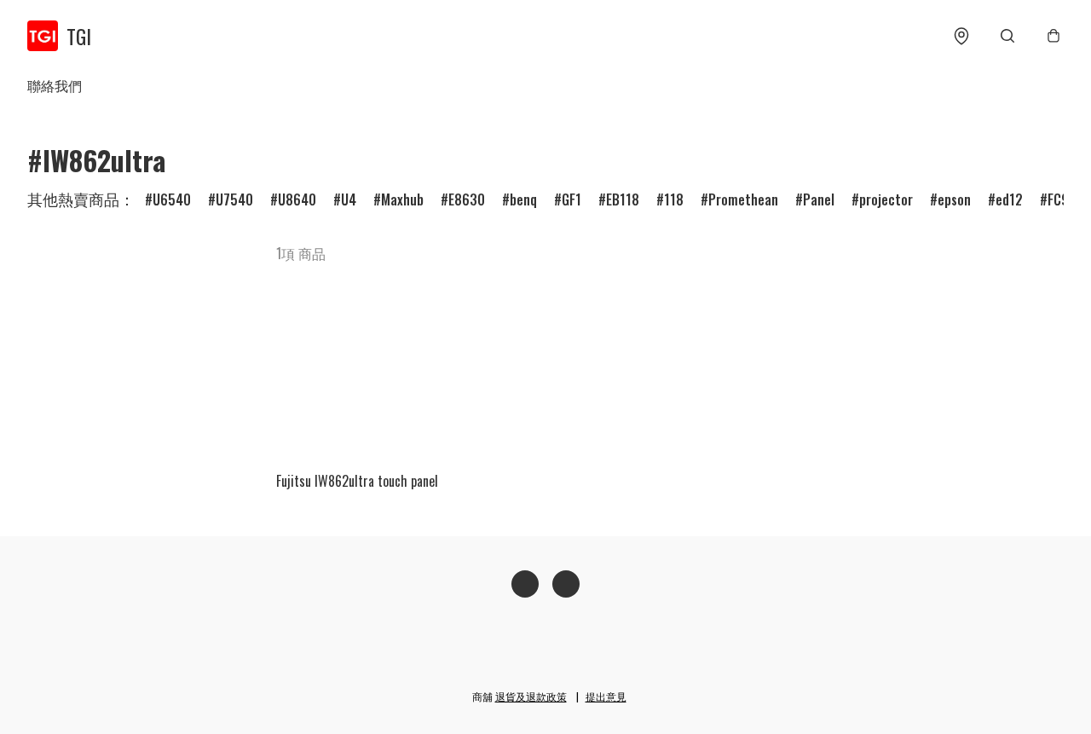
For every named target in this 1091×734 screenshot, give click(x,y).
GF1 (571, 199)
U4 (348, 199)
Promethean (743, 199)
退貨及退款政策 (531, 696)
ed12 (1009, 199)
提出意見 (606, 696)
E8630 (466, 199)
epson (954, 199)
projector (886, 199)
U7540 (234, 199)
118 (674, 199)
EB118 (622, 199)
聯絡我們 (54, 85)
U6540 (172, 199)
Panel (818, 199)
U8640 (297, 199)
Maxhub (402, 199)
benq (523, 199)
